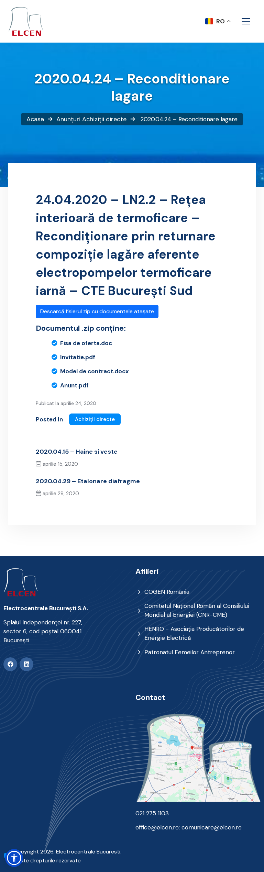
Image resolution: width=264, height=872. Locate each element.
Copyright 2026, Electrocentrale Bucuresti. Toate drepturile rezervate (67, 856)
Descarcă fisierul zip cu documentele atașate (97, 311)
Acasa (35, 119)
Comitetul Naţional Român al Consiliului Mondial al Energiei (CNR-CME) (196, 610)
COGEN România (166, 592)
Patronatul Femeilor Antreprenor (189, 652)
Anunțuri (68, 119)
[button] (14, 858)
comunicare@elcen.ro (212, 827)
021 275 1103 (152, 813)
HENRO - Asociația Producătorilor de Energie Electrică (194, 633)
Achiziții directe (104, 119)
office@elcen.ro (157, 827)
